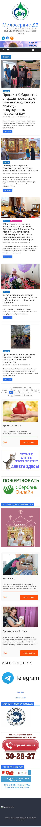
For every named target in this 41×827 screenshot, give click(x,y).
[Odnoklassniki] (12, 38)
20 (27, 390)
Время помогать (12, 425)
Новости (6, 91)
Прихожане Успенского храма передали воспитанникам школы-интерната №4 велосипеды (19, 358)
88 (15, 392)
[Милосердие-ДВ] (20, 44)
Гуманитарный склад (15, 631)
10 (22, 390)
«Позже (13, 390)
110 (33, 392)
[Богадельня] (20, 564)
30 (32, 390)
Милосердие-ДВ (20, 25)
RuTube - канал (20, 698)
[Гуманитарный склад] (20, 617)
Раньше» (17, 395)
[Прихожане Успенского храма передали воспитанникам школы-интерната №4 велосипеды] (20, 326)
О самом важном (16, 221)
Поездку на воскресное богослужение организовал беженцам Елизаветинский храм (20, 168)
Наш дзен (20, 692)
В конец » (28, 395)
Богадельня (9, 578)
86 (6, 392)
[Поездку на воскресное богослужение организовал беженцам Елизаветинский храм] (20, 140)
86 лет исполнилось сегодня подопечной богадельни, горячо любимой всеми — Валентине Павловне (20, 298)
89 (20, 392)
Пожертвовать (29, 442)
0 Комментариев (25, 117)
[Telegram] (3, 38)
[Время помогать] (20, 411)
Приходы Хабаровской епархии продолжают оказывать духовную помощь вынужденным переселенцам (20, 104)
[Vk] (8, 38)
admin (15, 117)
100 (28, 392)
